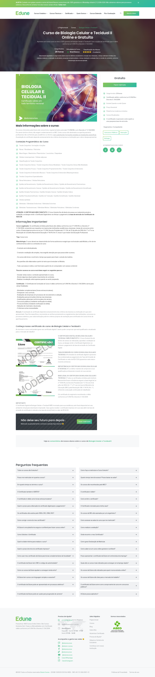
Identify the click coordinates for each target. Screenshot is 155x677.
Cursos (73, 27)
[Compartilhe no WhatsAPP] (119, 150)
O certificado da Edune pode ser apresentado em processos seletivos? (40, 584)
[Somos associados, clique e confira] (118, 625)
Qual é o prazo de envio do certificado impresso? (33, 549)
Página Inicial (63, 27)
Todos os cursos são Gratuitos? (27, 470)
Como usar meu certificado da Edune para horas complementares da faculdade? (44, 556)
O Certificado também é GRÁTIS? (28, 492)
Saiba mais (62, 5)
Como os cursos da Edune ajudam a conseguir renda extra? (37, 570)
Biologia (107, 138)
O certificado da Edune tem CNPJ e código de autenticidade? (37, 563)
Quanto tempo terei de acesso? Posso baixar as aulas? (99, 477)
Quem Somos (81, 13)
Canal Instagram (67, 661)
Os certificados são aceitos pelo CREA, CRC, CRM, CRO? (35, 513)
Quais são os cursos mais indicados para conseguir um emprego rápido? (105, 563)
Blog (91, 626)
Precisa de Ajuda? (96, 637)
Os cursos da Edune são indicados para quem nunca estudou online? (103, 570)
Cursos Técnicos (55, 13)
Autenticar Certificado (97, 633)
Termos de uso (134, 672)
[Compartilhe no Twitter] (112, 150)
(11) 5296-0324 (100, 2)
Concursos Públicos (111, 132)
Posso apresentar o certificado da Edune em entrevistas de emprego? (104, 556)
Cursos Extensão (96, 13)
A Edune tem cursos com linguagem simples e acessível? (36, 577)
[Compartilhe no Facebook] (105, 150)
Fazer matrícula (84, 421)
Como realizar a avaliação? (90, 527)
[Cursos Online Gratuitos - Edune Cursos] (23, 13)
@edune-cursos (67, 646)
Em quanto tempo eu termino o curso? (30, 484)
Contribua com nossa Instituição (97, 647)
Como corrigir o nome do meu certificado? (31, 520)
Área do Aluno (131, 13)
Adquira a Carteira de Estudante (97, 641)
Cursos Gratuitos (40, 13)
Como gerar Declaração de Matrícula (93, 541)
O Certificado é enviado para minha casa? (94, 506)
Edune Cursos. (45, 672)
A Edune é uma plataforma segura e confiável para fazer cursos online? (41, 527)
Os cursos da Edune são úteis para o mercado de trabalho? (100, 577)
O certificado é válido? (88, 492)
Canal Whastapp (67, 658)
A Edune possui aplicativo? (89, 594)
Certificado (69, 13)
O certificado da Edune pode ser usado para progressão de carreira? (39, 594)
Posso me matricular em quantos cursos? (31, 477)
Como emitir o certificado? (89, 499)
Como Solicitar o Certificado (26, 534)
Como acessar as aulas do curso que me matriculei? (98, 520)
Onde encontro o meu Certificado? (92, 534)
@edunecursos (67, 643)
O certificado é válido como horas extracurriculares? (34, 499)
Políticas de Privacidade (119, 672)
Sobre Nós (93, 630)
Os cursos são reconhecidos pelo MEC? (93, 484)
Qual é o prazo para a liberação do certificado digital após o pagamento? (41, 506)
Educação (124, 132)
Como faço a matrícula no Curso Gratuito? (94, 470)
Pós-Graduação (109, 13)
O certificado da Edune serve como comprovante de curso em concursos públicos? (105, 586)
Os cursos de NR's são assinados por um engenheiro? (98, 513)
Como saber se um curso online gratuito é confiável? (98, 549)
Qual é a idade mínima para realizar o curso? (32, 541)
